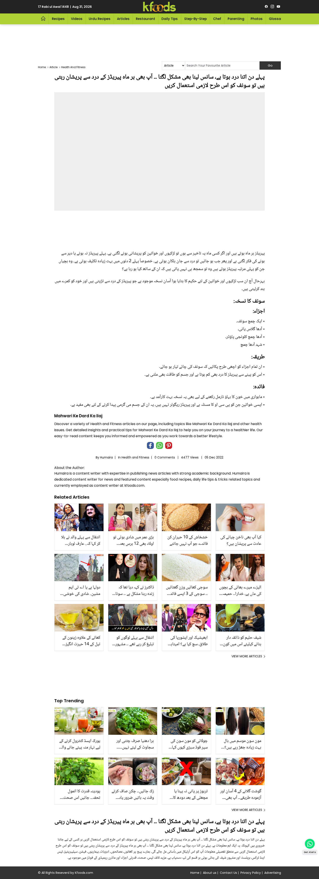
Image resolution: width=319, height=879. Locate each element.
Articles (123, 18)
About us (209, 873)
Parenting (236, 18)
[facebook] (266, 6)
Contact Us (228, 873)
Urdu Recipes (99, 18)
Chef (217, 18)
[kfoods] (159, 6)
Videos (76, 18)
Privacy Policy (250, 873)
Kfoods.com (84, 873)
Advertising (272, 873)
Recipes (58, 18)
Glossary (276, 18)
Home (194, 873)
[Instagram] (272, 6)
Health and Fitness (135, 457)
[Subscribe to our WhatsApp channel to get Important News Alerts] (310, 844)
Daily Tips (169, 18)
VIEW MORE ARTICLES (247, 656)
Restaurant (145, 18)
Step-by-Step (195, 18)
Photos (257, 18)
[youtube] (278, 6)
